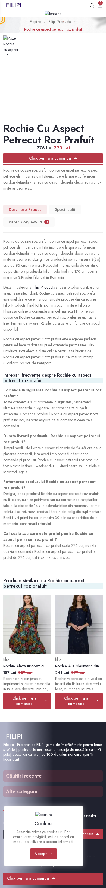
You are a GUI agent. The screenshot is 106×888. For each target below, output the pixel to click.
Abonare (86, 834)
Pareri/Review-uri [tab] (28, 222)
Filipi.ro (35, 21)
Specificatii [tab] (65, 209)
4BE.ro (90, 855)
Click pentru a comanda (50, 158)
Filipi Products (60, 21)
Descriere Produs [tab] (25, 209)
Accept (41, 853)
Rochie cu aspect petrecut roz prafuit (53, 29)
